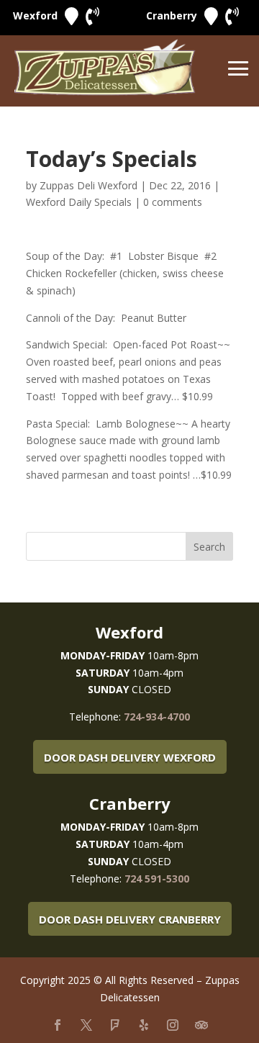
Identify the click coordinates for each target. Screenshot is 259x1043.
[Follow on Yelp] (143, 1025)
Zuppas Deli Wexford (88, 185)
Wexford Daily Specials (79, 202)
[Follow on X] (86, 1025)
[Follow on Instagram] (172, 1025)
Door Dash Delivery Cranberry (130, 919)
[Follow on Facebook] (57, 1025)
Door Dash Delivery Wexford (130, 757)
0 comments (172, 202)
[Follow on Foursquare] (115, 1025)
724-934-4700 (157, 716)
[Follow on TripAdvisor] (201, 1025)
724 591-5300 (156, 878)
